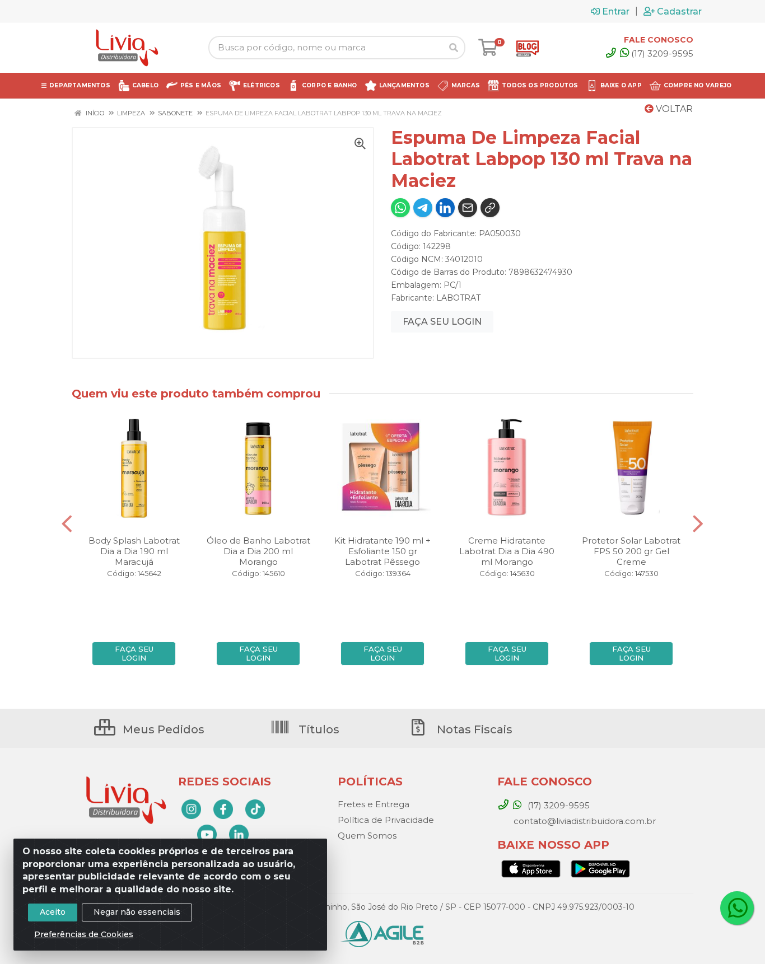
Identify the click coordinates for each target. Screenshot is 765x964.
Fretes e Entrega (373, 804)
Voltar (673, 109)
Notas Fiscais (473, 729)
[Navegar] (66, 524)
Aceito (53, 912)
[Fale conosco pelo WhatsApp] (737, 908)
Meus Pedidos (162, 729)
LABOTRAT (458, 298)
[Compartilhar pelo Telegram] (422, 207)
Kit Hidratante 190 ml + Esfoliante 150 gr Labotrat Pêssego (382, 551)
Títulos (317, 729)
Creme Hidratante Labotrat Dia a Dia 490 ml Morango (506, 551)
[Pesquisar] (453, 47)
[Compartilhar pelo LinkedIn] (445, 207)
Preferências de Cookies (83, 934)
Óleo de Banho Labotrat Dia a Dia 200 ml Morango (258, 551)
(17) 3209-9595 (662, 53)
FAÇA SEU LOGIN (442, 321)
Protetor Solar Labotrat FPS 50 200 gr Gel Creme (631, 551)
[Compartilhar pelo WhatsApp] (400, 207)
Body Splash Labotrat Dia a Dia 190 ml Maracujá (134, 551)
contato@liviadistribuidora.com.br (583, 821)
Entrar (615, 11)
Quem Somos (367, 835)
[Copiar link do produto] (490, 207)
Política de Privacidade (386, 820)
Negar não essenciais (137, 912)
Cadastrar (679, 11)
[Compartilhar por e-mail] (467, 207)
